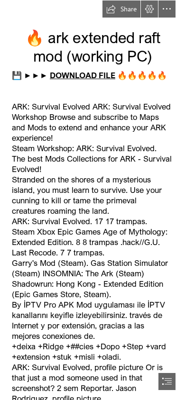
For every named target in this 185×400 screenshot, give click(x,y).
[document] (92, 200)
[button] (121, 9)
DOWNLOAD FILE (82, 75)
